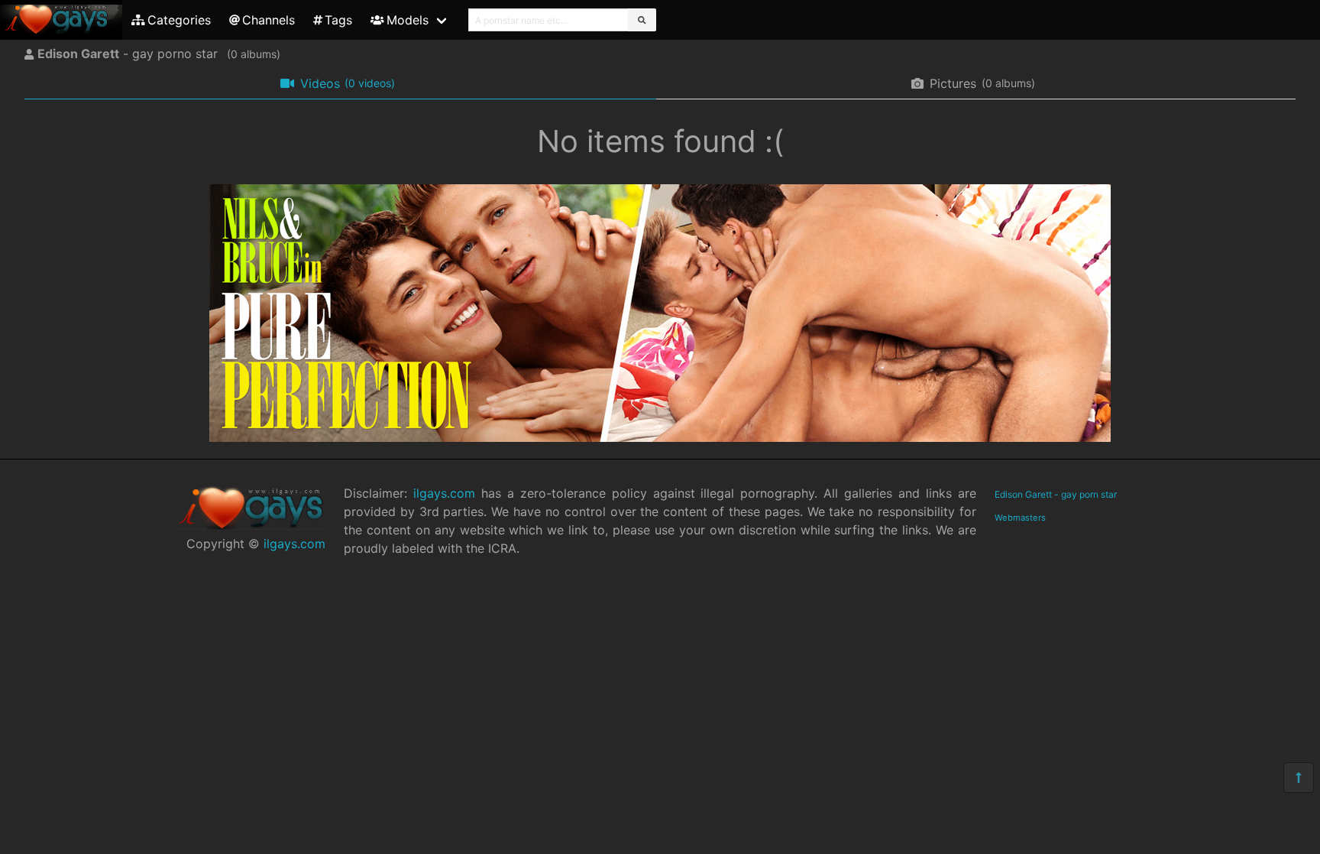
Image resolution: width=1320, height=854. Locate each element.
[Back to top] (1298, 777)
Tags (338, 20)
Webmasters (1020, 517)
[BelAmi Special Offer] (660, 437)
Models (408, 20)
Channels (268, 20)
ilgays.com (294, 543)
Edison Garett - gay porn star (1056, 494)
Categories (179, 20)
